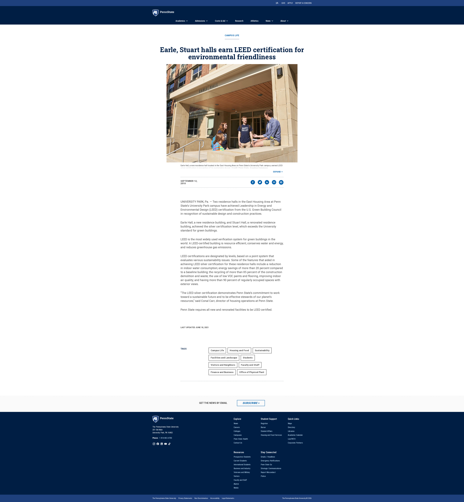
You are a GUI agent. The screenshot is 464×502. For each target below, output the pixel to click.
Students (248, 357)
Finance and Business (222, 372)
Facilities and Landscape (224, 357)
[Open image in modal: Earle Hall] (232, 113)
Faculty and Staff (250, 365)
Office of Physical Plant (251, 372)
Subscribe (250, 403)
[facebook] (253, 182)
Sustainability (262, 350)
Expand (277, 172)
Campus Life (232, 35)
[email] (274, 182)
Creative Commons (259, 168)
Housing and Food (239, 350)
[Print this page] (281, 182)
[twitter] (260, 182)
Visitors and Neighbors (223, 365)
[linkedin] (267, 182)
